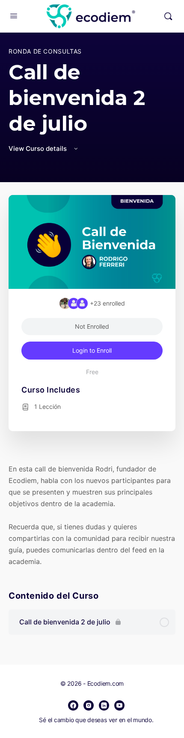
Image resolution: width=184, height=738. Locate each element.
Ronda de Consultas (45, 51)
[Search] (168, 16)
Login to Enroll (92, 350)
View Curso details (38, 148)
